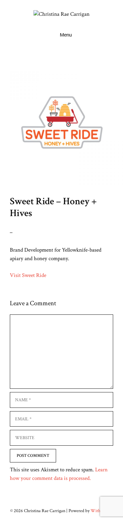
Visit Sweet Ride (28, 275)
